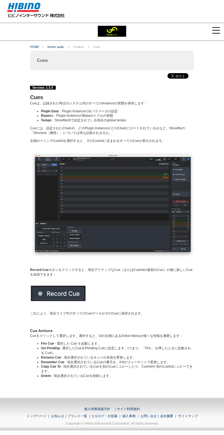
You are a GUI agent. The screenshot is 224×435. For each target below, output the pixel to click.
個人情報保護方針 (97, 409)
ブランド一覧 (77, 416)
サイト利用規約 (128, 409)
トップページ (36, 416)
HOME (34, 46)
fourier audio (56, 46)
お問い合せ (148, 416)
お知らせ (57, 416)
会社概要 (166, 416)
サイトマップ (188, 416)
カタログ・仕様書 (104, 416)
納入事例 (128, 416)
